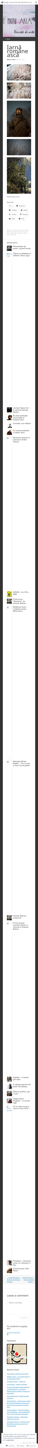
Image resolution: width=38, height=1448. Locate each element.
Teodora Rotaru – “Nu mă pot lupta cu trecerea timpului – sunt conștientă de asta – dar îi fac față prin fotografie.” (18, 1412)
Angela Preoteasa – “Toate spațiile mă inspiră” (28, 1280)
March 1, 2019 (20, 59)
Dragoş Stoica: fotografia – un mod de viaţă (21, 1100)
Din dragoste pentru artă (13, 1332)
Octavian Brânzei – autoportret (20, 917)
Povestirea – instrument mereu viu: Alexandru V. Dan (22, 1263)
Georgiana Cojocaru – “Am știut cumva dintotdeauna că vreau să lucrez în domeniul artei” (18, 1424)
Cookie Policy (10, 1440)
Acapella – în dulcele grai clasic (20, 1078)
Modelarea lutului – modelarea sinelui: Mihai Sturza (20, 609)
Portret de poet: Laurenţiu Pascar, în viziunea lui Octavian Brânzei (20, 926)
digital (16, 231)
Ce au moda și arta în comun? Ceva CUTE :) (21, 1107)
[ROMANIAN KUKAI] (17, 1364)
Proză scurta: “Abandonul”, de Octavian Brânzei (19, 601)
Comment (24, 1317)
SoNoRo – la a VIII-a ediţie (21, 593)
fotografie (21, 231)
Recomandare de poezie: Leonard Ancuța (22, 247)
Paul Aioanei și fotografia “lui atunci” (18, 1374)
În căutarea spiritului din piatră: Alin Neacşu (22, 1085)
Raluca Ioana (11, 59)
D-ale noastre (21, 230)
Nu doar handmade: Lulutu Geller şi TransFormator (20, 417)
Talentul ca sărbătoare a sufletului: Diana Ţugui (22, 254)
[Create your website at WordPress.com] (19, 2)
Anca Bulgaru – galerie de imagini (17, 1384)
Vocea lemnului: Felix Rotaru (21, 1269)
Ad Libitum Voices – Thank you (16, 1381)
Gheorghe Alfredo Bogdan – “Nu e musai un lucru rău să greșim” (21, 763)
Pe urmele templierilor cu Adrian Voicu (21, 431)
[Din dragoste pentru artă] (8, 1335)
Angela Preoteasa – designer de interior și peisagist (13, 1280)
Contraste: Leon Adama (22, 423)
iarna (26, 231)
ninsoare (20, 233)
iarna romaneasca (12, 233)
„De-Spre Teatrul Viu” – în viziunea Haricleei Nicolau (21, 410)
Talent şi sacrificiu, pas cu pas (21, 1092)
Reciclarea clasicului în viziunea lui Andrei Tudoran (21, 439)
